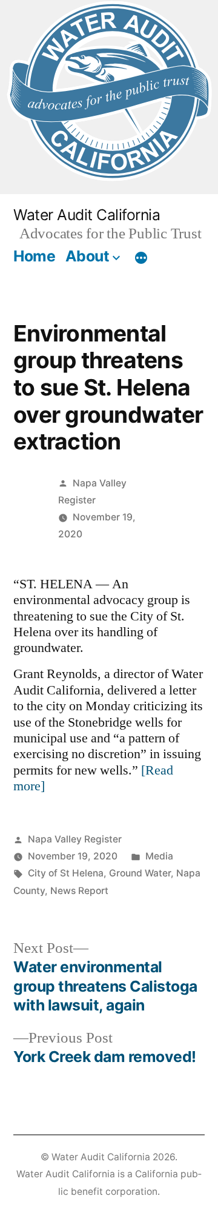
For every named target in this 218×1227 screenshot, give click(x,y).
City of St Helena (66, 873)
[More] (141, 258)
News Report (79, 890)
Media (159, 856)
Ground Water (140, 873)
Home (34, 256)
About (87, 256)
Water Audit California (86, 215)
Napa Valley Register (75, 839)
